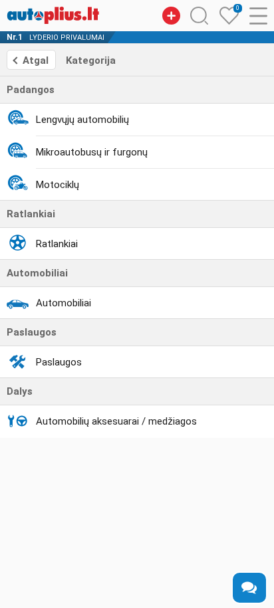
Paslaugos (59, 362)
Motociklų (57, 185)
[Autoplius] (53, 15)
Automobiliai (63, 303)
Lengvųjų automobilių (82, 120)
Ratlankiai (57, 244)
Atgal (36, 60)
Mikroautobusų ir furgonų (92, 152)
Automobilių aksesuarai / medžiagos (116, 421)
